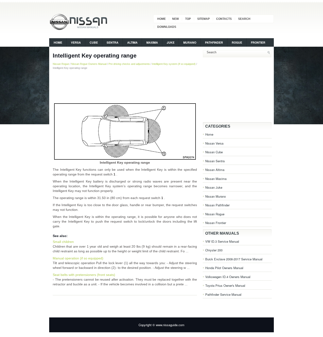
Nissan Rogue (61, 63)
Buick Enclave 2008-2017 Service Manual (233, 259)
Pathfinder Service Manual (223, 294)
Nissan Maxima (216, 178)
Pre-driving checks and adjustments (129, 63)
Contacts (224, 19)
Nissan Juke (213, 187)
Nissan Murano (215, 196)
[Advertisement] (125, 86)
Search (244, 19)
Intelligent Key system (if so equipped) (174, 63)
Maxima (152, 42)
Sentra (112, 42)
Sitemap (203, 19)
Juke (171, 42)
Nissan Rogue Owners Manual (88, 63)
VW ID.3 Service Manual (222, 241)
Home (161, 19)
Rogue (237, 42)
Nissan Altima (214, 169)
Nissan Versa (214, 143)
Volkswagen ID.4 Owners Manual (227, 277)
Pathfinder (214, 42)
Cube (94, 42)
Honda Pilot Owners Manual (224, 268)
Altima (132, 42)
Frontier (258, 42)
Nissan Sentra (215, 161)
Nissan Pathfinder (217, 205)
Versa (76, 42)
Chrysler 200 (214, 250)
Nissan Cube (214, 152)
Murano (189, 42)
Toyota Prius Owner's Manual (225, 285)
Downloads (166, 27)
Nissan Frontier (215, 223)
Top (188, 19)
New (175, 19)
